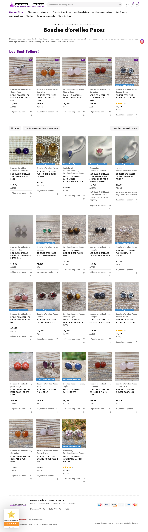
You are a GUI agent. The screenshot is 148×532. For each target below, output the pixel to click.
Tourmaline (94, 168)
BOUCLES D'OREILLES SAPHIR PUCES (73, 390)
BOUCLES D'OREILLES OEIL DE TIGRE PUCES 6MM (73, 322)
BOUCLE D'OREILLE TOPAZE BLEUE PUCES (125, 96)
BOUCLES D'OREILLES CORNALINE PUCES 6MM (46, 98)
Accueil (53, 25)
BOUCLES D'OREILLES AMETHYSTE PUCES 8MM (20, 176)
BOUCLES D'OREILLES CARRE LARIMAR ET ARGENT (125, 176)
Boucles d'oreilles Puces (20, 89)
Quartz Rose (15, 92)
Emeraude (41, 250)
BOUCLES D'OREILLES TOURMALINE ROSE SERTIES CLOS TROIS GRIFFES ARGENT (99, 178)
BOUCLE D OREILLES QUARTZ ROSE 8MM (72, 96)
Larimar (119, 168)
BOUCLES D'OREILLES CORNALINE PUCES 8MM (99, 98)
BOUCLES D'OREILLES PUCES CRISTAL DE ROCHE (125, 253)
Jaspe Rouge (15, 386)
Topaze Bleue (122, 92)
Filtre (16, 128)
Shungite (93, 250)
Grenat (40, 316)
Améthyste (67, 450)
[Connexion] (127, 5)
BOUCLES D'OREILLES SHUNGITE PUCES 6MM (99, 321)
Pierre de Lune (16, 250)
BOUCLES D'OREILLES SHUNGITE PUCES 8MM (99, 254)
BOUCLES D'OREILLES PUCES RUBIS (46, 390)
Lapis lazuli (68, 168)
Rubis (39, 386)
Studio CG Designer (41, 524)
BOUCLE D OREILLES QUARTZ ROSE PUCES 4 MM (21, 98)
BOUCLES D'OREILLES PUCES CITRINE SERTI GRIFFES (46, 174)
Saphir (66, 386)
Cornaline (41, 92)
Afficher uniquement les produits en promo (42, 128)
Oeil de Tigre (69, 316)
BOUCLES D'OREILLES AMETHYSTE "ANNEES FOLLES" (73, 459)
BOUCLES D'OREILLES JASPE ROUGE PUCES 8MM (20, 392)
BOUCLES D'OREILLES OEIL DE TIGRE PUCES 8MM (73, 253)
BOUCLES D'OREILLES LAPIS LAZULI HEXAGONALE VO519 (73, 179)
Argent (60, 25)
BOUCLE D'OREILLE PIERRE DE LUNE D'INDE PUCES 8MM (20, 256)
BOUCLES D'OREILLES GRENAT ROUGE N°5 (46, 321)
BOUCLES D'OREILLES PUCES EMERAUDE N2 (46, 254)
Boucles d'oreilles (71, 25)
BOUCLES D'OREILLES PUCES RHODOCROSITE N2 (21, 320)
